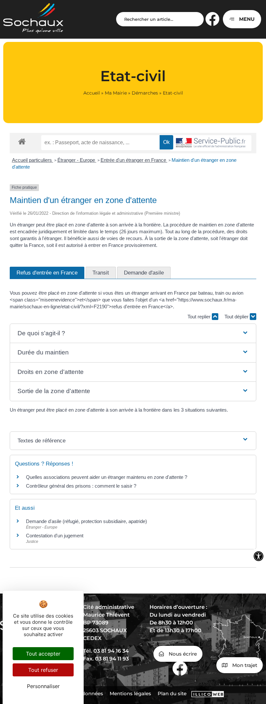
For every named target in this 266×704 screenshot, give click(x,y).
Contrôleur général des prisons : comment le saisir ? (81, 486)
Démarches (145, 93)
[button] (133, 333)
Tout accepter (43, 653)
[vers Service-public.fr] (210, 143)
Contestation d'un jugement (54, 535)
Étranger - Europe (76, 160)
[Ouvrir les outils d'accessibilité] (258, 556)
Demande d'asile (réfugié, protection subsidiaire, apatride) (86, 521)
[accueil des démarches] (22, 141)
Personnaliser (43, 686)
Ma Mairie (116, 93)
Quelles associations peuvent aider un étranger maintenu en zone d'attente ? (106, 477)
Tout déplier (237, 316)
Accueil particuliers (32, 160)
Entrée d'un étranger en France (134, 160)
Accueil (91, 93)
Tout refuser (43, 670)
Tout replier (199, 316)
